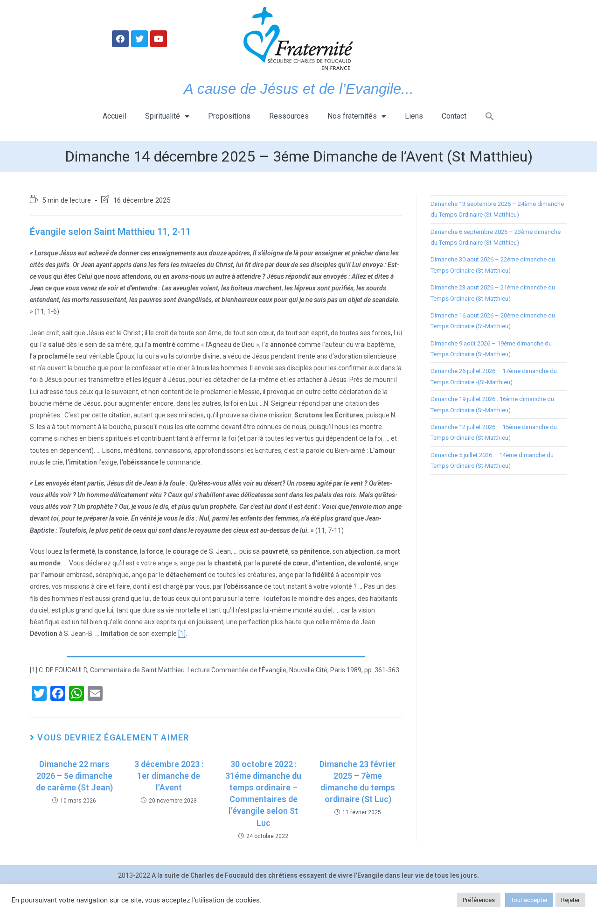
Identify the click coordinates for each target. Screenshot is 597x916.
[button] (490, 116)
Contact (454, 116)
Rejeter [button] (570, 899)
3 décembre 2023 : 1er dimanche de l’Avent (168, 775)
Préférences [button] (479, 899)
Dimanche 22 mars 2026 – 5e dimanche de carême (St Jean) (74, 775)
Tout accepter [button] (529, 899)
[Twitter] (139, 38)
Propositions (229, 116)
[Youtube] (158, 38)
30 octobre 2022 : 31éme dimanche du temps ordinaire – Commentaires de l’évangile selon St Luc (263, 793)
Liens (414, 116)
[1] (182, 633)
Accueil (114, 116)
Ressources (289, 116)
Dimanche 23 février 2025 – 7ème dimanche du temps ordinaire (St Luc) (357, 781)
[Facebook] (120, 38)
